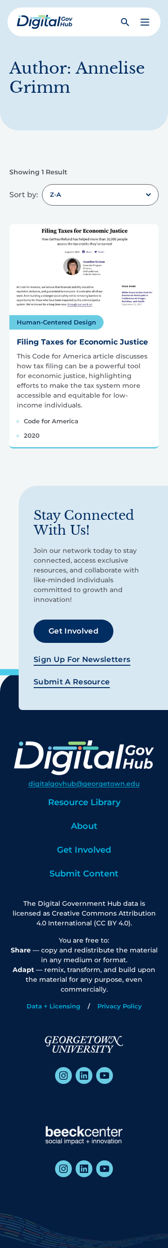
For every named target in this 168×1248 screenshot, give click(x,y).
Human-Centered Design (56, 322)
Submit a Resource (72, 681)
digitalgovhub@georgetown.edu (84, 783)
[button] (145, 22)
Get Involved (73, 631)
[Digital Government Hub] (45, 22)
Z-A (55, 194)
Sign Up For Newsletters (82, 659)
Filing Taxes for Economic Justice (82, 342)
